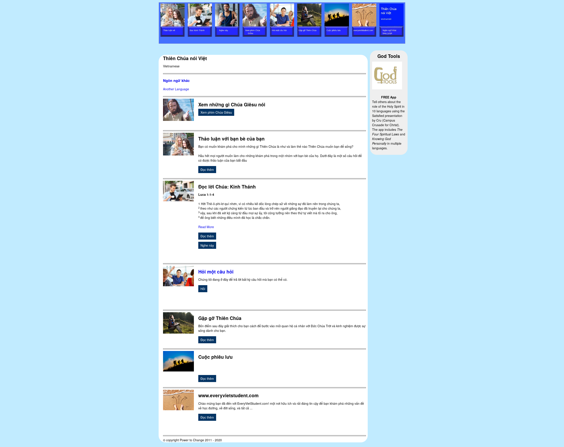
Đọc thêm (207, 169)
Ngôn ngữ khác (176, 80)
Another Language (176, 89)
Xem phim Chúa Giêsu (216, 112)
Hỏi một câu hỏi (216, 271)
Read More (206, 227)
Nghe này (207, 245)
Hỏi (202, 288)
